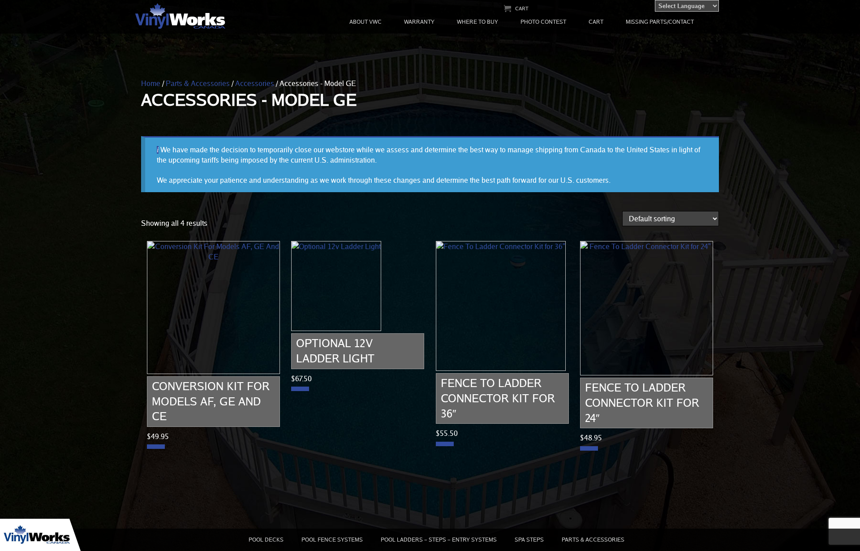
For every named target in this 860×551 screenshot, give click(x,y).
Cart (522, 8)
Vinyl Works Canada (180, 16)
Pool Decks (266, 539)
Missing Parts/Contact (660, 21)
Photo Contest (543, 21)
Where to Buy (477, 21)
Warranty (419, 21)
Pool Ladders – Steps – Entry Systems (439, 539)
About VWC (365, 21)
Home (150, 83)
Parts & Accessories (198, 83)
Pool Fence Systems (332, 539)
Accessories (254, 83)
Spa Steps (529, 539)
